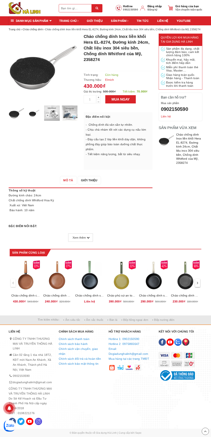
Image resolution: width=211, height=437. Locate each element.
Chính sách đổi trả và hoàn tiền (80, 358)
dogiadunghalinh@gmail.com (32, 382)
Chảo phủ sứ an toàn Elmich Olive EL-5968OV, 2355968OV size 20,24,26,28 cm (121, 295)
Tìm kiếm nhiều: (48, 319)
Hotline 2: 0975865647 (124, 344)
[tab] (68, 180)
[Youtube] (29, 421)
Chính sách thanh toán (74, 339)
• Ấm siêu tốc (71, 319)
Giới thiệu (95, 20)
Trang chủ (68, 20)
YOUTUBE (184, 20)
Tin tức (143, 20)
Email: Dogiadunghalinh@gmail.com (128, 351)
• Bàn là (112, 319)
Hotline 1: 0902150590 (124, 339)
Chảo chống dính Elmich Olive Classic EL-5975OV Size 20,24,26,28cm (185, 295)
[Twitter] (21, 421)
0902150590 (174, 109)
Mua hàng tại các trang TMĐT (129, 358)
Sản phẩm (119, 20)
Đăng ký (153, 9)
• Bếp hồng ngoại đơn (134, 319)
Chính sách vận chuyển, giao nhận (78, 351)
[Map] (185, 342)
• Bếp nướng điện (163, 319)
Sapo (138, 432)
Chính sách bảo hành (73, 344)
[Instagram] (38, 421)
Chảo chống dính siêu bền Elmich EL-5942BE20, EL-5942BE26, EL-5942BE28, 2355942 (153, 295)
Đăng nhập (155, 6)
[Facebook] (162, 342)
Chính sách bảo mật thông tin (79, 363)
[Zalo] (178, 342)
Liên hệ (163, 20)
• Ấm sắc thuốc (94, 319)
